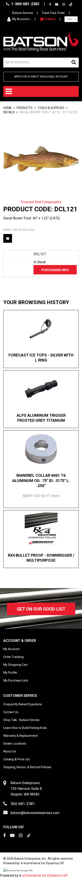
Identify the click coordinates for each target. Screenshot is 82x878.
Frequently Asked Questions (22, 704)
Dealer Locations (14, 743)
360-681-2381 (22, 803)
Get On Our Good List (41, 609)
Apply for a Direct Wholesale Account (41, 76)
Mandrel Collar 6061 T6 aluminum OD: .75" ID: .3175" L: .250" (41, 480)
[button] (47, 19)
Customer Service (20, 696)
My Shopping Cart (15, 664)
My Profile (10, 672)
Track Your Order (53, 13)
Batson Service (22, 13)
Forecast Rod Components (41, 202)
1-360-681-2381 (25, 4)
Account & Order (19, 641)
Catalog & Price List (16, 759)
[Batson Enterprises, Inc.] (41, 42)
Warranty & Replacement (20, 735)
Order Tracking (13, 657)
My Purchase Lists (15, 680)
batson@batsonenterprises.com (34, 813)
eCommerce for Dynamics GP (45, 875)
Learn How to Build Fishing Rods (25, 728)
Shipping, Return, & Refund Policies (27, 767)
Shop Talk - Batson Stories (21, 720)
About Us (9, 751)
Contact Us (10, 712)
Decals (9, 112)
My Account (20, 19)
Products (25, 108)
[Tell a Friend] (7, 238)
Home (7, 108)
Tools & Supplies (50, 108)
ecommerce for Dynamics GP (44, 863)
